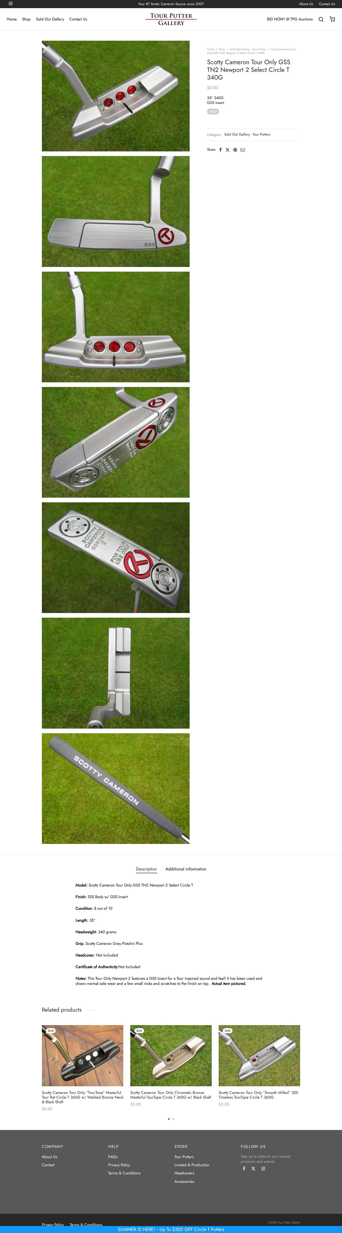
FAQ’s (113, 1157)
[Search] (321, 19)
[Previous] (40, 1057)
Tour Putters (184, 1157)
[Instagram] (263, 1169)
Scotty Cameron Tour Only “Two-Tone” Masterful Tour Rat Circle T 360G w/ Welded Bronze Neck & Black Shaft (82, 1097)
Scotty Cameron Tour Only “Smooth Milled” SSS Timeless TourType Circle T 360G (258, 1095)
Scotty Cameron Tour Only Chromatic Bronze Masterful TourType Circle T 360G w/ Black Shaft (170, 1095)
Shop (26, 19)
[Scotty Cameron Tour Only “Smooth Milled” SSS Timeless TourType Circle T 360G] (259, 1055)
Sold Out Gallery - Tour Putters (248, 49)
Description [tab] (146, 869)
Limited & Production (191, 1165)
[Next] (301, 1057)
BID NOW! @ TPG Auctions (290, 19)
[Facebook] (220, 150)
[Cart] (332, 19)
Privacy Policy (119, 1165)
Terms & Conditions (124, 1173)
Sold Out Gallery (50, 19)
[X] (227, 150)
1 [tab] (169, 1119)
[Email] (243, 150)
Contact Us (327, 4)
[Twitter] (253, 1169)
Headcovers (184, 1173)
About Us (306, 4)
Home (12, 19)
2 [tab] (173, 1119)
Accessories (184, 1181)
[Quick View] (115, 1043)
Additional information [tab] (185, 869)
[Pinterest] (235, 150)
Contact (48, 1165)
